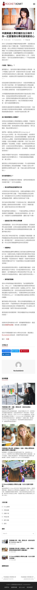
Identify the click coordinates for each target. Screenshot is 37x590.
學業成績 (6, 510)
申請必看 (27, 40)
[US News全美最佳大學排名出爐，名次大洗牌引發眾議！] (18, 471)
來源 (7, 339)
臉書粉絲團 (14, 587)
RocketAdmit (6, 335)
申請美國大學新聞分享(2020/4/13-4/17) (9, 578)
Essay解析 (7, 507)
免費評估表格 (9, 325)
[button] (34, 4)
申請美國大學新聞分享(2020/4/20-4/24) (26, 578)
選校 (5, 523)
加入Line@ (22, 587)
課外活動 (6, 520)
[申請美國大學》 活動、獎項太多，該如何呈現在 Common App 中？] (18, 394)
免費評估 (6, 587)
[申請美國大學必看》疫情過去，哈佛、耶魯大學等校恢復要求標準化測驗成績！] (18, 435)
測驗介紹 (6, 513)
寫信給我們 (30, 587)
